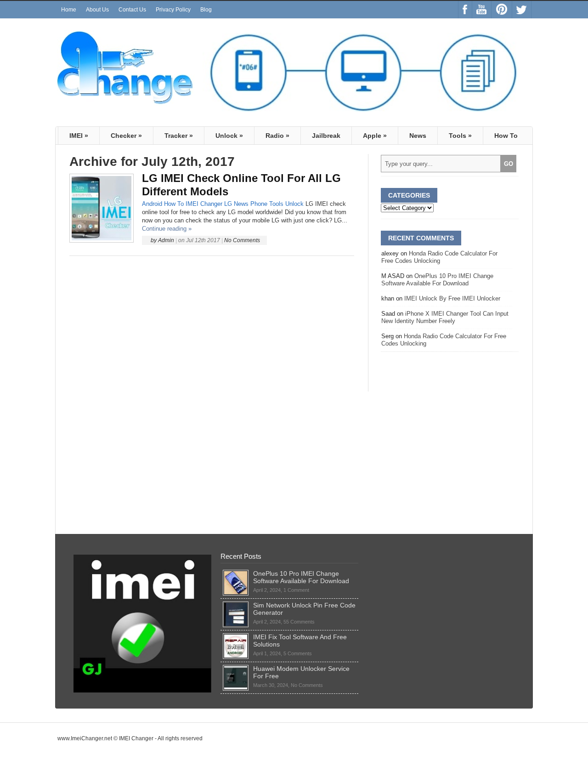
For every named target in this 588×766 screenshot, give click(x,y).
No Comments (242, 240)
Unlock (229, 135)
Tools (460, 135)
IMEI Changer (204, 203)
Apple (375, 135)
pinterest (502, 9)
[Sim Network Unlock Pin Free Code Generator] (236, 605)
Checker (126, 135)
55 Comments (299, 621)
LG (228, 203)
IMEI (78, 135)
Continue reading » (167, 228)
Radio (277, 135)
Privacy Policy (173, 9)
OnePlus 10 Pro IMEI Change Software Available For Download (437, 279)
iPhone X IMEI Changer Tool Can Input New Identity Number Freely (445, 317)
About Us (97, 9)
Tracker (178, 135)
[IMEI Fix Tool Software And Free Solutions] (236, 637)
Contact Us (132, 9)
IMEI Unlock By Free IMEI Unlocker (452, 298)
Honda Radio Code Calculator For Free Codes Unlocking (439, 257)
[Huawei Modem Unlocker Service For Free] (236, 668)
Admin (166, 240)
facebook (465, 9)
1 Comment (296, 590)
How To (506, 135)
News (417, 135)
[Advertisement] (211, 324)
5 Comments (297, 653)
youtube (481, 9)
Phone (258, 203)
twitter (521, 9)
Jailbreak (326, 135)
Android (152, 203)
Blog (206, 9)
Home (68, 9)
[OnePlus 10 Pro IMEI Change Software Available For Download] (236, 573)
